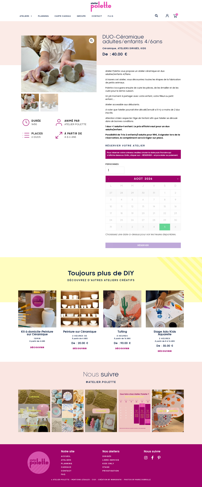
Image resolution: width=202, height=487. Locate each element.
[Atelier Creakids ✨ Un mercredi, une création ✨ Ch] (101, 411)
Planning (66, 464)
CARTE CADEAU (63, 16)
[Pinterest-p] (159, 457)
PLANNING (43, 16)
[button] (156, 15)
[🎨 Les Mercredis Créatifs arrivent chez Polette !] (34, 411)
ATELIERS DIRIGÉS (128, 48)
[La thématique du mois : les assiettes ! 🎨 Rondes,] (168, 411)
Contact (66, 471)
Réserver (143, 245)
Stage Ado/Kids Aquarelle (165, 333)
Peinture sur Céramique (79, 331)
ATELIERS (24, 16)
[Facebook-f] (152, 457)
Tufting (122, 331)
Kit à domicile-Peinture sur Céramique (37, 333)
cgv (94, 479)
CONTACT (97, 16)
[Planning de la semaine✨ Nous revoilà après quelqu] (134, 411)
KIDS (143, 48)
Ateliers (66, 460)
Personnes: (112, 164)
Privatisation (110, 471)
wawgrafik (116, 479)
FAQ (63, 474)
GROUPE (81, 16)
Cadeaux (66, 467)
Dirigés (106, 456)
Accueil (66, 456)
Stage (106, 467)
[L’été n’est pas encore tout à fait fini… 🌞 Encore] (68, 411)
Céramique (109, 48)
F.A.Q (110, 16)
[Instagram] (146, 457)
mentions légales (81, 479)
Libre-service (110, 460)
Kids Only (108, 464)
